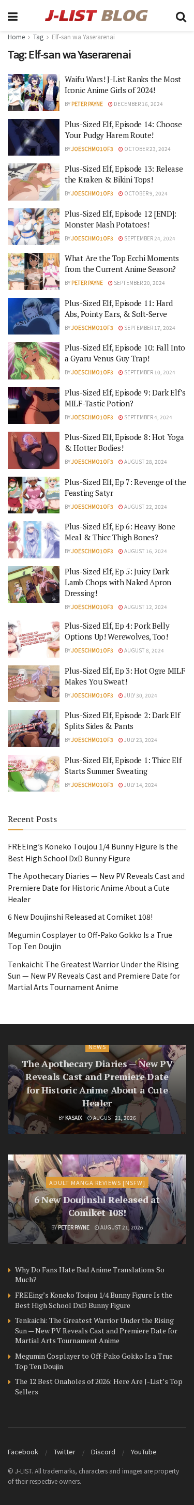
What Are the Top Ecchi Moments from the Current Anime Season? (122, 263)
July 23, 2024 (140, 739)
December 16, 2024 (138, 104)
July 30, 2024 (140, 695)
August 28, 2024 (145, 461)
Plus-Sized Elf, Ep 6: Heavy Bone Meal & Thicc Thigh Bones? (120, 531)
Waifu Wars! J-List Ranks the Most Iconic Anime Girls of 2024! (123, 84)
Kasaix (73, 1117)
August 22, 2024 (145, 506)
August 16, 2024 (145, 551)
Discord (103, 1451)
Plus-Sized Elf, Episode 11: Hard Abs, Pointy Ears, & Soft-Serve (118, 308)
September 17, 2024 (149, 327)
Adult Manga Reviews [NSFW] (97, 1182)
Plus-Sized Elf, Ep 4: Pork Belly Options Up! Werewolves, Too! (117, 631)
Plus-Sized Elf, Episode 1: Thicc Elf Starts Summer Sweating (123, 765)
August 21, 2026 (114, 1117)
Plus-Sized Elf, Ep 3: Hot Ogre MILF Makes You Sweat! (125, 676)
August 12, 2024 (145, 607)
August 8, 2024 (143, 650)
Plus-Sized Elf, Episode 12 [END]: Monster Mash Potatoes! (120, 219)
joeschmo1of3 (92, 149)
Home (16, 36)
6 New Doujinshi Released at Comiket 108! (80, 916)
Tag (38, 36)
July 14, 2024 (140, 784)
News (97, 1046)
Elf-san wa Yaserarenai (83, 36)
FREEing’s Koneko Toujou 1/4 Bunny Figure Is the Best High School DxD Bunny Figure (93, 1300)
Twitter (65, 1451)
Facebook (23, 1451)
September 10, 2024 (149, 372)
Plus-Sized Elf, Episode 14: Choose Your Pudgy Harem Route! (123, 129)
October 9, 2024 (145, 193)
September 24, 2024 (149, 238)
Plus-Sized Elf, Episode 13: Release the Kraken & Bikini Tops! (124, 174)
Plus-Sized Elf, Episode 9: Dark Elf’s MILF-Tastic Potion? (125, 397)
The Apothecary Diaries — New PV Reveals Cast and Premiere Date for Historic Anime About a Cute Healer (96, 887)
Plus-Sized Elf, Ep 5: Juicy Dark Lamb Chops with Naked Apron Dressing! (118, 582)
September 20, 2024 (139, 282)
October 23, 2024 (147, 149)
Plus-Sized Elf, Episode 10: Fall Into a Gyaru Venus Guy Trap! (125, 352)
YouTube (144, 1451)
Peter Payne (87, 104)
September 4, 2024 (147, 417)
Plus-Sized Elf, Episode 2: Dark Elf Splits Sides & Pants (122, 720)
